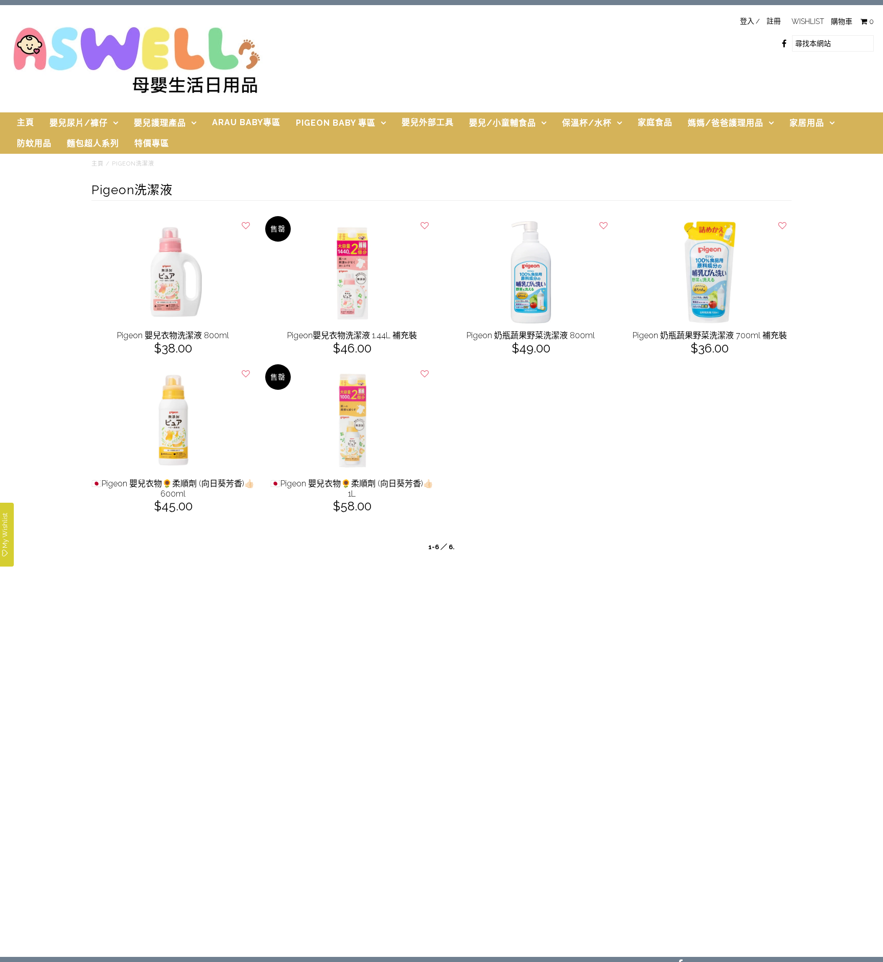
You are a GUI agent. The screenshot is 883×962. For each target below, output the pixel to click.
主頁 (25, 122)
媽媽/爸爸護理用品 (725, 123)
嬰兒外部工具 (428, 122)
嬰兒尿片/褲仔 (79, 123)
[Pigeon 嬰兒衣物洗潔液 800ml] (173, 272)
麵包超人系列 (93, 143)
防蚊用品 (34, 143)
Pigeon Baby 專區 (336, 123)
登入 (747, 21)
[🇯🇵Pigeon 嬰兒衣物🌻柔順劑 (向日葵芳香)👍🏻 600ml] (173, 420)
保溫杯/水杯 (587, 123)
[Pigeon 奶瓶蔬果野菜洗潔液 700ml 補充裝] (710, 272)
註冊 (773, 21)
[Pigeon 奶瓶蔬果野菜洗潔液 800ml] (531, 272)
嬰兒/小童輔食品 (502, 123)
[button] (246, 225)
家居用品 (806, 123)
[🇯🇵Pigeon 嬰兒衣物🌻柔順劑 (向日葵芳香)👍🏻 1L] (352, 420)
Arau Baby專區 (246, 122)
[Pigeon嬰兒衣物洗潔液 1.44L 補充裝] (352, 272)
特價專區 (151, 143)
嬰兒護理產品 (160, 123)
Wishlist (808, 21)
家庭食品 (655, 122)
